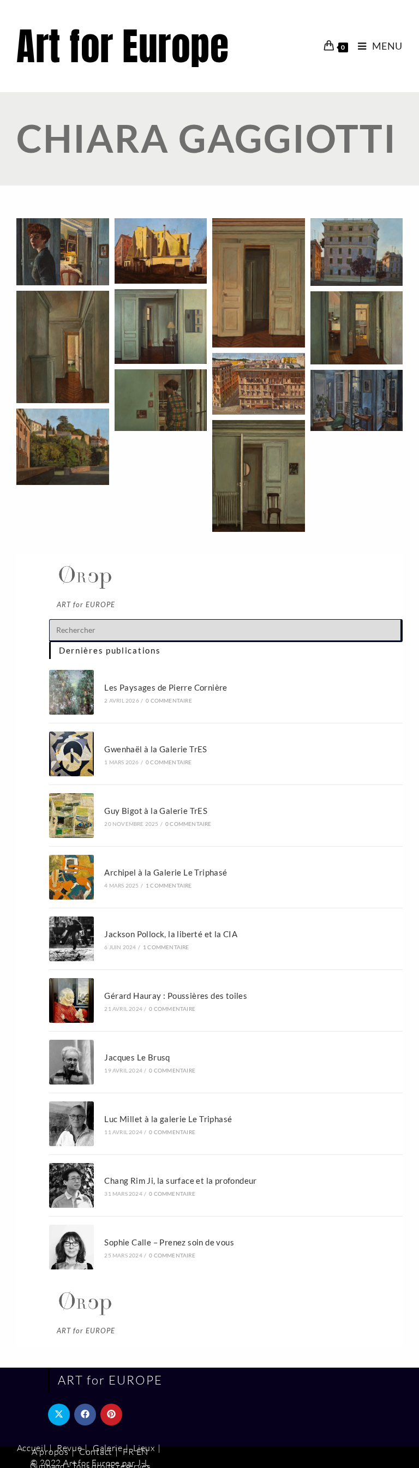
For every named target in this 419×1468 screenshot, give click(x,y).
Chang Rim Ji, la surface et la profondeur (180, 1180)
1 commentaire (169, 885)
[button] (62, 251)
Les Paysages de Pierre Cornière (165, 687)
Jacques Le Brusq (137, 1057)
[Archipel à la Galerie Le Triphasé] (71, 877)
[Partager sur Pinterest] (111, 1414)
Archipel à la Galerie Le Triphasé (165, 872)
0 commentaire (169, 700)
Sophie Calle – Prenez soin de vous (169, 1242)
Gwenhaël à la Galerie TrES (155, 749)
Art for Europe (122, 46)
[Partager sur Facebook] (85, 1414)
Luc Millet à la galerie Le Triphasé (168, 1119)
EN (142, 1451)
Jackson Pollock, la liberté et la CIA (170, 934)
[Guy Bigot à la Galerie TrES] (71, 815)
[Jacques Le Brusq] (71, 1062)
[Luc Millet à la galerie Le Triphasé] (71, 1123)
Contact (95, 1451)
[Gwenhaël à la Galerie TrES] (71, 754)
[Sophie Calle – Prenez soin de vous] (71, 1247)
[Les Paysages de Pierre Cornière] (71, 692)
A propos (50, 1451)
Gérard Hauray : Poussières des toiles (175, 995)
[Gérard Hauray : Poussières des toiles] (71, 1000)
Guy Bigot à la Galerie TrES (155, 811)
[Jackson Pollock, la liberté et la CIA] (71, 938)
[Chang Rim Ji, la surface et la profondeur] (71, 1185)
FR (128, 1451)
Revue (69, 1447)
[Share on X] (59, 1414)
